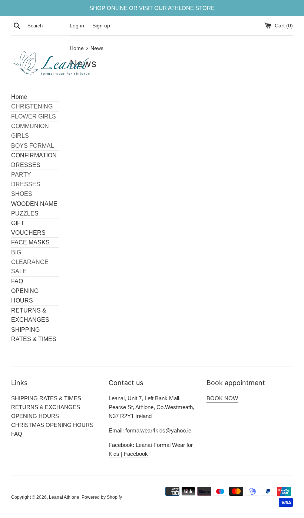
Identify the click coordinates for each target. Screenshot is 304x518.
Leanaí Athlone (64, 497)
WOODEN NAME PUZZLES (34, 209)
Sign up (101, 26)
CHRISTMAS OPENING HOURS (52, 425)
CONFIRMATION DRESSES (34, 160)
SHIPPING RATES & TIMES (33, 334)
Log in (77, 26)
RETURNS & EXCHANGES (30, 315)
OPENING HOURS (25, 296)
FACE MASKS (30, 242)
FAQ (17, 281)
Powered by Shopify (102, 497)
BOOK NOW (222, 398)
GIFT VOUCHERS (28, 228)
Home (19, 97)
